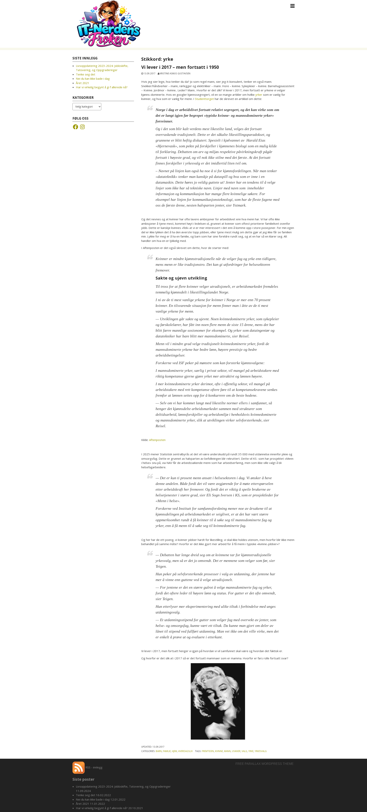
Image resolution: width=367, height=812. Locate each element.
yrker (258, 94)
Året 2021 (82, 83)
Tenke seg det (85, 74)
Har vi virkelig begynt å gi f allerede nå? (101, 87)
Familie (167, 751)
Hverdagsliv (185, 751)
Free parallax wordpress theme (264, 763)
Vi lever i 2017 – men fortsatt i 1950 (180, 67)
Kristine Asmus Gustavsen (175, 73)
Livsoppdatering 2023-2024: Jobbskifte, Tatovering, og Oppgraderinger (123, 786)
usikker (236, 751)
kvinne (219, 751)
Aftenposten (157, 440)
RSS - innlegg (93, 767)
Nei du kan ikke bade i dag (93, 78)
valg (244, 751)
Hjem (174, 751)
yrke (250, 751)
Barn (159, 751)
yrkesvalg (261, 751)
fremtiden (208, 751)
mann (227, 751)
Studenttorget (204, 99)
